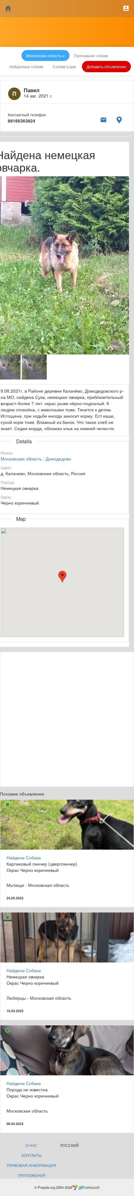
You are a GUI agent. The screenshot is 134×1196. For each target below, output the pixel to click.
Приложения (31, 1175)
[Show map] (119, 118)
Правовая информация (31, 1165)
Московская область (21, 458)
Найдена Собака (24, 857)
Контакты (32, 1155)
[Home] (8, 8)
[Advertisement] (67, 719)
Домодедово (58, 458)
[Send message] (103, 118)
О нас (31, 1145)
